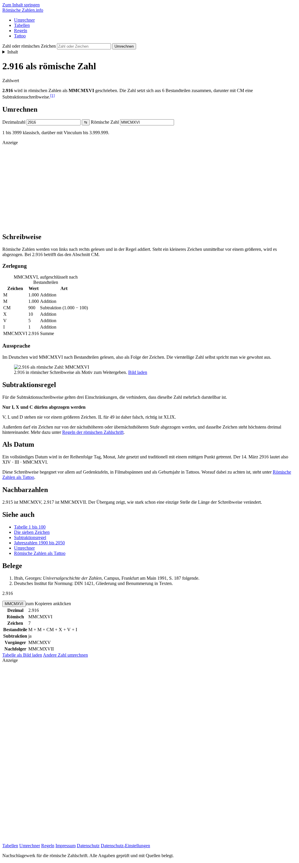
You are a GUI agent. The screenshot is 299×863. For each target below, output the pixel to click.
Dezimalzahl (13, 122)
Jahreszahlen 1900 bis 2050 (39, 542)
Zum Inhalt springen (21, 4)
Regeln (20, 30)
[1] (52, 95)
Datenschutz (88, 845)
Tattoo (20, 35)
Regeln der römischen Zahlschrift (93, 432)
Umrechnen (124, 46)
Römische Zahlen (22, 10)
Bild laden (137, 372)
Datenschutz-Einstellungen (125, 845)
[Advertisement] (149, 186)
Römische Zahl (105, 122)
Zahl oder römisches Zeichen (29, 46)
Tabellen (22, 25)
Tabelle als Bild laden (22, 655)
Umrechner (24, 20)
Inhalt (12, 51)
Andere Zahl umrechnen (65, 655)
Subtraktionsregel (30, 537)
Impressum (65, 845)
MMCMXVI (14, 604)
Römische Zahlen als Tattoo (39, 553)
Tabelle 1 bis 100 (30, 526)
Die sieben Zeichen (32, 532)
